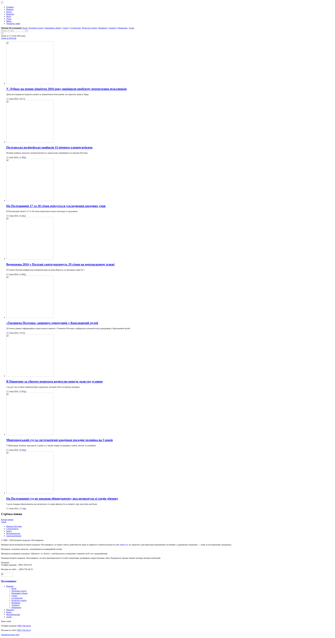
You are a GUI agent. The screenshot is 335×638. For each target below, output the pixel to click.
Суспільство (75, 28)
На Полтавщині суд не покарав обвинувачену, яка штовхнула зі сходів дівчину (62, 498)
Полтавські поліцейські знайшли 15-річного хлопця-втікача (49, 147)
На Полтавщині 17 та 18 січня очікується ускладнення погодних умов (56, 206)
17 (25, 216)
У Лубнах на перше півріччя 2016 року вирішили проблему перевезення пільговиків (66, 89)
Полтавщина (8, 581)
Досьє (9, 19)
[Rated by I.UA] (7, 576)
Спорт (65, 28)
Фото (8, 16)
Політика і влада (36, 28)
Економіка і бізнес (53, 28)
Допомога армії (13, 23)
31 (25, 274)
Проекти (10, 14)
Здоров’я (112, 28)
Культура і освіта (89, 28)
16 (25, 450)
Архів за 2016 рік (8, 38)
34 (25, 391)
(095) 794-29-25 (24, 626)
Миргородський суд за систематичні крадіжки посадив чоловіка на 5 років (59, 440)
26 (25, 508)
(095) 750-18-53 (24, 630)
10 (25, 157)
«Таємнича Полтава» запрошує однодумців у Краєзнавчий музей (52, 323)
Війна (9, 21)
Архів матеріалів (13, 536)
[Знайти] (27, 30)
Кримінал (102, 28)
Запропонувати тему (10, 635)
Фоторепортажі (13, 533)
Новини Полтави (14, 526)
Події (25, 28)
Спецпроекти (12, 529)
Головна (10, 7)
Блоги (9, 12)
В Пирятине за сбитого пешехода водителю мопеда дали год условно (54, 381)
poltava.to (124, 545)
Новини (9, 9)
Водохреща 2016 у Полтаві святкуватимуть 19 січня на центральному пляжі (60, 264)
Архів (131, 28)
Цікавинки (122, 28)
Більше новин (7, 519)
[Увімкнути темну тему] (2, 2)
